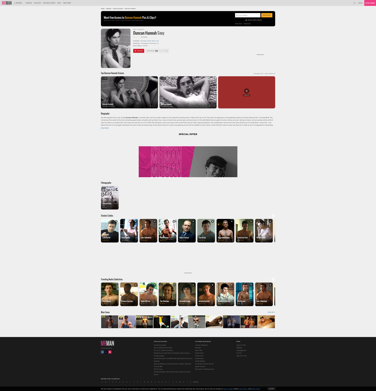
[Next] (273, 215)
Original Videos (49, 3)
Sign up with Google (255, 20)
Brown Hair (155, 41)
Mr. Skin (239, 353)
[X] (106, 352)
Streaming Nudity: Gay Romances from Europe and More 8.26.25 (172, 373)
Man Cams (67, 3)
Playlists (37, 3)
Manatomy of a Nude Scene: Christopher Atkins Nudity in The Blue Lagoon (172, 354)
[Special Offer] (188, 157)
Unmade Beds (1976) (108, 106)
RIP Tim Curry (158, 369)
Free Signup (267, 15)
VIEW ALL (195, 382)
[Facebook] (102, 352)
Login (360, 3)
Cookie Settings (200, 361)
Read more (105, 128)
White (149, 41)
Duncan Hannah (107, 104)
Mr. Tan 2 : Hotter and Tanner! (163, 350)
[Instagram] (109, 352)
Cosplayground (241, 350)
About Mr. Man (241, 345)
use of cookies (228, 389)
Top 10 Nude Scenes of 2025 (163, 347)
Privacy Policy (238, 23)
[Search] (354, 3)
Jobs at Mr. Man (242, 356)
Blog (59, 3)
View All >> (271, 312)
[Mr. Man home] (7, 3)
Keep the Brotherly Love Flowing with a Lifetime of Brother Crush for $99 (172, 365)
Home (103, 8)
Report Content (200, 366)
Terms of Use (247, 23)
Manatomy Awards (160, 345)
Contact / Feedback (201, 345)
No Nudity (143, 41)
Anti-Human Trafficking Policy (204, 369)
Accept (271, 388)
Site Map (198, 347)
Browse (19, 3)
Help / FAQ (198, 350)
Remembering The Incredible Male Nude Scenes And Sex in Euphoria (173, 360)
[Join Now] (370, 3)
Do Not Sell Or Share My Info (204, 364)
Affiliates (239, 347)
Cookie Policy (199, 358)
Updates (29, 3)
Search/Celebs (118, 8)
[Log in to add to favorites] (116, 221)
